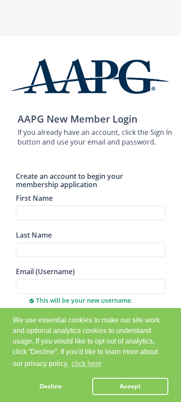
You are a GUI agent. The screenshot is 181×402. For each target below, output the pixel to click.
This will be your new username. (81, 300)
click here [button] (86, 363)
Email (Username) (45, 271)
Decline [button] (51, 386)
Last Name (34, 234)
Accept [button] (130, 386)
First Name (34, 198)
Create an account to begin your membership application (69, 180)
